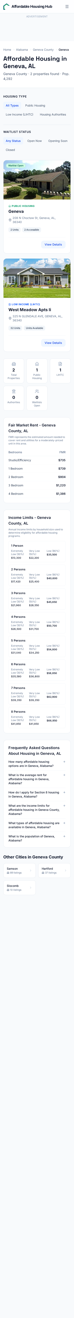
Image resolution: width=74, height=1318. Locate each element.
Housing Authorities (53, 114)
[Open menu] (67, 6)
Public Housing (35, 105)
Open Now (34, 140)
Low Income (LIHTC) (19, 114)
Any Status (13, 140)
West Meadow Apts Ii (29, 309)
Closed (10, 149)
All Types (12, 105)
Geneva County (43, 49)
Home (7, 49)
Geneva (16, 211)
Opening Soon (57, 140)
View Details (53, 244)
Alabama (22, 49)
